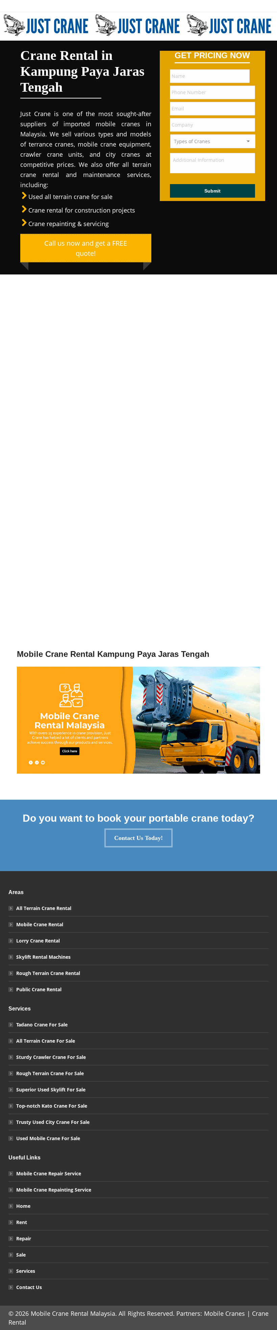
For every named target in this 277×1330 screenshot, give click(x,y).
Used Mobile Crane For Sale (48, 1138)
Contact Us (29, 1287)
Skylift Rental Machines (43, 957)
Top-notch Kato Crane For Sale (51, 1106)
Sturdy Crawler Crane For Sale (51, 1057)
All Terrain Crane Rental (43, 908)
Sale (21, 1254)
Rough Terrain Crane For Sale (50, 1073)
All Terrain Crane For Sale (45, 1041)
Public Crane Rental (38, 989)
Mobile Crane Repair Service (48, 1173)
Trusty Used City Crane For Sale (53, 1122)
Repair (23, 1238)
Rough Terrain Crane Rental (48, 973)
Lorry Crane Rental (38, 940)
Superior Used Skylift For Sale (50, 1089)
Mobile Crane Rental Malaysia (73, 1313)
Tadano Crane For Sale (42, 1024)
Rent (21, 1222)
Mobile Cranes (224, 1313)
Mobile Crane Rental (39, 924)
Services (25, 1271)
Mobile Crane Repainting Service (53, 1190)
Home (23, 1206)
